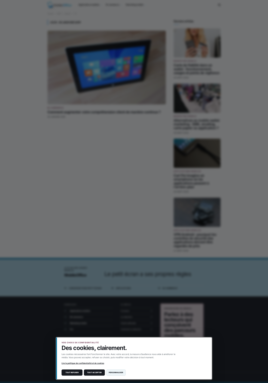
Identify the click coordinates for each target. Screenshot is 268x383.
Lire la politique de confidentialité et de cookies (83, 363)
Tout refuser (72, 372)
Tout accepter (94, 372)
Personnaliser (116, 372)
